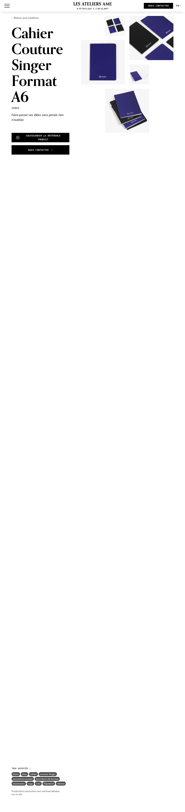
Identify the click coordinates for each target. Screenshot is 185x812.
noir (38, 783)
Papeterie (49, 783)
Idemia (60, 783)
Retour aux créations (26, 18)
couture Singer (48, 774)
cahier (33, 774)
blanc (16, 774)
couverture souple (23, 779)
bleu (24, 774)
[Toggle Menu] (7, 6)
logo (30, 783)
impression (19, 783)
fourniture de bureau (47, 779)
